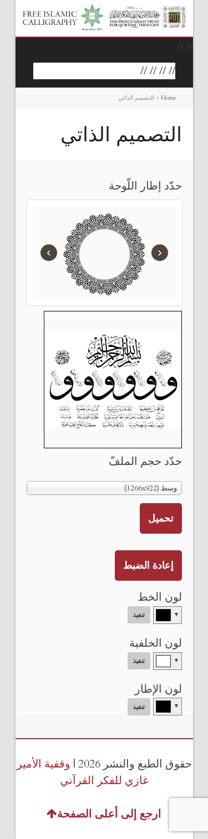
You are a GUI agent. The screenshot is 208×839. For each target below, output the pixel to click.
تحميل (161, 518)
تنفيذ (139, 615)
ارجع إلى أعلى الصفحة (109, 813)
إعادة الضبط (148, 565)
